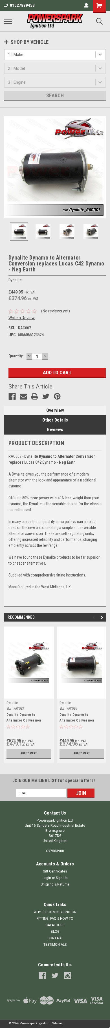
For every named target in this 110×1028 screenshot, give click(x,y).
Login (47, 878)
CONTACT (55, 938)
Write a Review (21, 318)
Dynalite (12, 703)
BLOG (55, 932)
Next (101, 167)
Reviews (55, 429)
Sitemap (58, 1023)
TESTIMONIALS (55, 945)
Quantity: (16, 356)
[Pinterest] (57, 396)
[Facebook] (12, 396)
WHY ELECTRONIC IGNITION (55, 912)
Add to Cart (29, 753)
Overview (55, 410)
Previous (8, 167)
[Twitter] (46, 396)
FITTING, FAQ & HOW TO (55, 919)
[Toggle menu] (8, 21)
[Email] (23, 396)
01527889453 (22, 5)
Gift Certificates (55, 871)
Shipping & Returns (55, 884)
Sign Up (61, 878)
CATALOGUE (55, 925)
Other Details (55, 420)
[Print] (34, 396)
